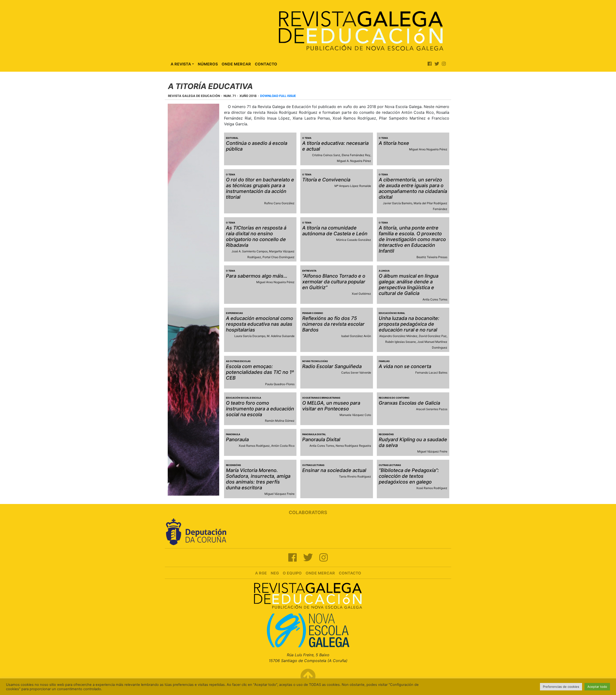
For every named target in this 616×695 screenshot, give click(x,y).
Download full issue (278, 96)
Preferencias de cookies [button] (561, 687)
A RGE (261, 573)
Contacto (266, 64)
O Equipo (292, 573)
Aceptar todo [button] (597, 687)
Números (208, 64)
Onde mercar (320, 573)
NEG (275, 573)
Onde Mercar (236, 64)
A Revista (181, 64)
